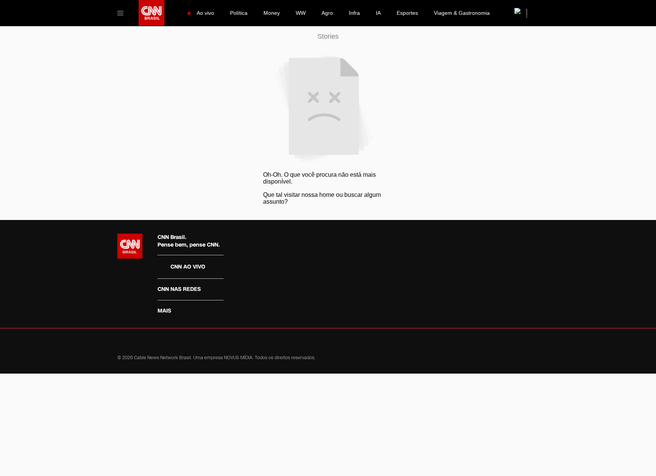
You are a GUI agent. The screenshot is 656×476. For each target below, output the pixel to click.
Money (271, 13)
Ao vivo (205, 13)
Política (239, 13)
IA (378, 13)
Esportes (407, 13)
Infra (354, 13)
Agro (327, 13)
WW (301, 13)
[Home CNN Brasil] (129, 246)
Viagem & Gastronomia (462, 13)
